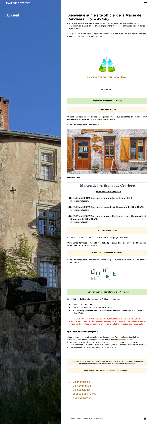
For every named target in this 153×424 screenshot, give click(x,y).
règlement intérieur (125, 340)
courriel (112, 370)
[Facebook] (145, 419)
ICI (97, 125)
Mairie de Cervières (18, 3)
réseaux (93, 245)
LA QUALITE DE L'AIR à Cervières (107, 77)
